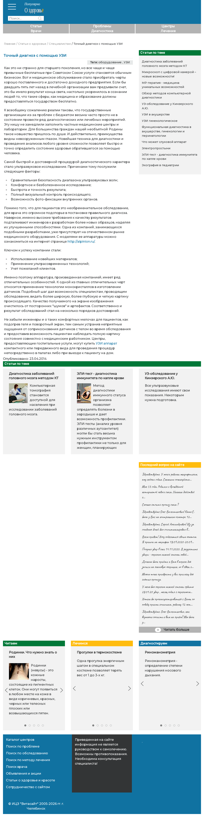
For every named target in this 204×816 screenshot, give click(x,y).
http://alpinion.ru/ (81, 241)
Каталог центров (20, 740)
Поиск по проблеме (22, 746)
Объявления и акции (23, 773)
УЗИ (127, 62)
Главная (9, 44)
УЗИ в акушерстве (156, 114)
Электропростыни (156, 148)
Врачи (36, 31)
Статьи (36, 26)
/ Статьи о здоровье (31, 44)
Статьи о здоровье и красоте (30, 780)
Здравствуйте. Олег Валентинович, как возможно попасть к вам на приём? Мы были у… (168, 616)
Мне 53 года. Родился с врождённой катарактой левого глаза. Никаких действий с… (168, 491)
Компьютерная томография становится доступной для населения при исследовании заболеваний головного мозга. (33, 400)
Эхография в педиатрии (160, 165)
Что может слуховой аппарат (164, 142)
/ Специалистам (59, 44)
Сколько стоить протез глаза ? (160, 504)
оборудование (110, 62)
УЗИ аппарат (106, 343)
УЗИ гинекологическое (160, 121)
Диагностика (102, 31)
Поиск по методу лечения (28, 760)
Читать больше (176, 630)
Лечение (168, 31)
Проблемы (102, 26)
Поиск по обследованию (27, 753)
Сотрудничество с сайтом (28, 787)
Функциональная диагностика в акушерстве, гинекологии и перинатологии (166, 131)
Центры (168, 26)
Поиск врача (16, 767)
